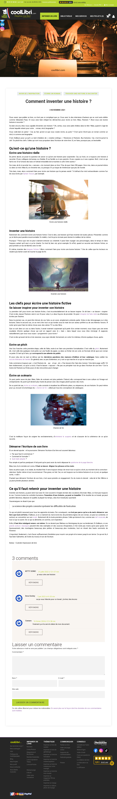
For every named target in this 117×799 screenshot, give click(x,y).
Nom (14, 678)
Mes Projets (14, 761)
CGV (11, 751)
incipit (35, 517)
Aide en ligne (81, 750)
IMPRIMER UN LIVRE (32, 743)
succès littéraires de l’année (19, 359)
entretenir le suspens (63, 437)
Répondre (34, 583)
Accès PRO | (98, 5)
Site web (15, 689)
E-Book (29, 772)
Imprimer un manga (50, 783)
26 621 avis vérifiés (80, 2)
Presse (62, 762)
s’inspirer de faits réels (88, 314)
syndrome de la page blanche (82, 462)
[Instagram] (2, 28)
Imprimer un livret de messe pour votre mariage (50, 766)
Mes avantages (15, 748)
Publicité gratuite (65, 757)
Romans (29, 747)
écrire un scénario (30, 385)
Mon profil (13, 764)
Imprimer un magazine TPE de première (49, 778)
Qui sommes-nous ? (16, 746)
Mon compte (109, 5)
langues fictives (33, 249)
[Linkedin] (2, 24)
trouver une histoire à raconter (81, 94)
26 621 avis (104, 762)
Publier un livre (65, 745)
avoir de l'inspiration (29, 94)
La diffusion (81, 767)
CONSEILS (81, 742)
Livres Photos (31, 749)
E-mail (61, 678)
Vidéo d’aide (81, 752)
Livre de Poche (31, 764)
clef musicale (100, 517)
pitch (97, 349)
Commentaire (18, 652)
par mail (20, 2)
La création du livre (83, 760)
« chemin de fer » (41, 388)
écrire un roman (52, 94)
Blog (11, 759)
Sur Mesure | (88, 5)
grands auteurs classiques (19, 526)
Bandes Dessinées (33, 757)
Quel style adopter (18, 459)
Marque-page (31, 770)
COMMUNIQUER (66, 742)
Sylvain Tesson (28, 174)
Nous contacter (15, 767)
